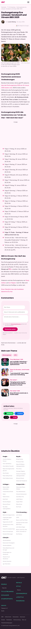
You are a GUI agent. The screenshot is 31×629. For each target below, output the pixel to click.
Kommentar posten (10, 329)
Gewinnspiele (21, 593)
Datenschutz (16, 617)
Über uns (24, 620)
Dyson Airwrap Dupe (8, 531)
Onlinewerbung (17, 620)
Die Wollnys (19, 534)
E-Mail (14, 417)
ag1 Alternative (6, 564)
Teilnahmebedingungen (6, 623)
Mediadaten (9, 620)
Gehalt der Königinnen (21, 481)
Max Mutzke (6, 473)
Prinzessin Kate (20, 461)
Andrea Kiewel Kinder (8, 491)
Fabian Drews (6, 496)
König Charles (19, 459)
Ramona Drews (6, 504)
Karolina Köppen (7, 501)
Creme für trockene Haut (9, 529)
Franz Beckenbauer (20, 491)
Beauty (19, 590)
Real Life (4, 588)
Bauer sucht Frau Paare (21, 520)
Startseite (3, 7)
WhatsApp (9, 413)
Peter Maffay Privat (7, 475)
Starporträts (20, 484)
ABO (2, 617)
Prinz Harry (19, 468)
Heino (4, 494)
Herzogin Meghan (20, 471)
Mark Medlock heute (8, 478)
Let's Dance (19, 515)
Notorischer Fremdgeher (9, 543)
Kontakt (3, 620)
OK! (3, 2)
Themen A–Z (4, 608)
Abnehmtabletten (7, 545)
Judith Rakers (19, 499)
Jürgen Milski (19, 501)
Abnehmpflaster (7, 540)
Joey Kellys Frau (20, 496)
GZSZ (17, 517)
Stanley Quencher (7, 561)
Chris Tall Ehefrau (7, 463)
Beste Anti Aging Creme (8, 515)
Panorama (20, 601)
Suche (2, 611)
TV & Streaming (11, 7)
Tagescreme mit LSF (7, 522)
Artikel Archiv (8, 617)
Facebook (20, 413)
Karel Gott (5, 499)
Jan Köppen (12, 283)
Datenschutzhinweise (16, 324)
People (5, 456)
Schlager (6, 484)
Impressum (22, 617)
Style (4, 512)
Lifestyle (5, 537)
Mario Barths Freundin (8, 466)
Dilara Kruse (19, 504)
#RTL (15, 355)
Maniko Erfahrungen (8, 534)
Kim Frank (18, 507)
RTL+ (10, 269)
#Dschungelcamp (7, 355)
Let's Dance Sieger (20, 527)
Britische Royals (20, 478)
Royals (18, 456)
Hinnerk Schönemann (21, 494)
